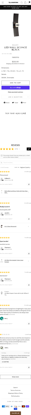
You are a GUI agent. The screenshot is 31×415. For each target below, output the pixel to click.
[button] (19, 149)
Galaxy (15, 45)
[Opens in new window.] (3, 319)
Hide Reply (3, 353)
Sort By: (17, 167)
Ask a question (15, 97)
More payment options (15, 92)
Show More (12, 314)
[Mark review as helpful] (29, 184)
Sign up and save (15, 401)
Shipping (8, 63)
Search (15, 387)
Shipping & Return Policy (15, 393)
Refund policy (15, 396)
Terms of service (15, 390)
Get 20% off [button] (15, 413)
